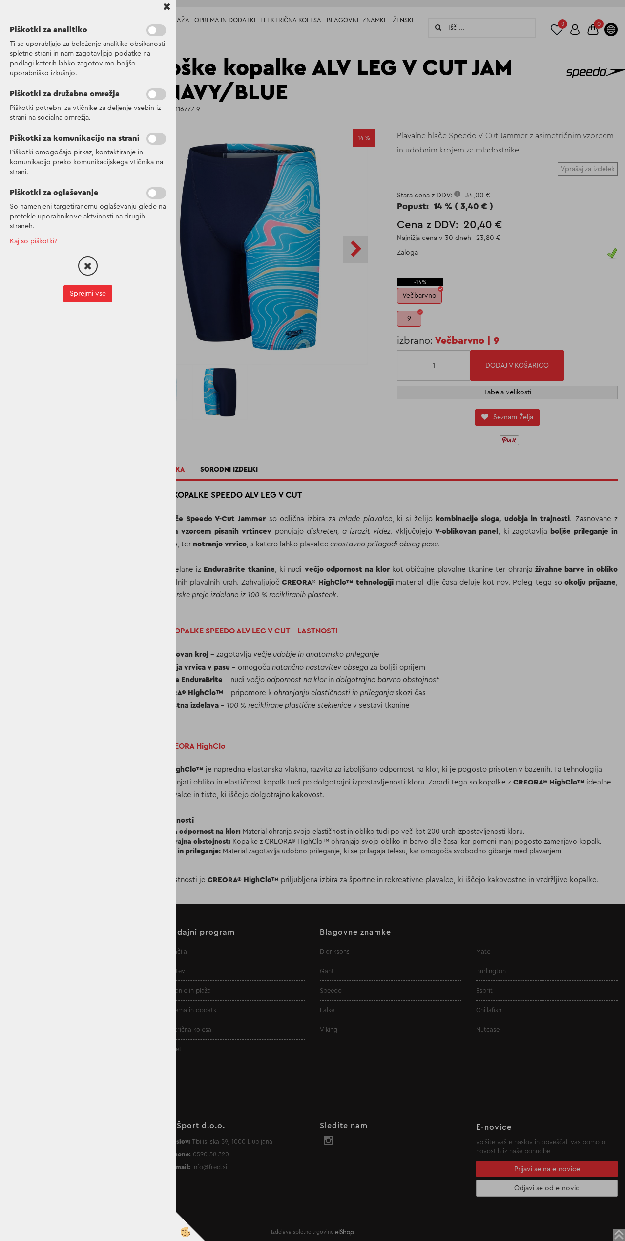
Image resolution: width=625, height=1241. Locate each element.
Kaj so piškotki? (33, 241)
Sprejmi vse (88, 293)
